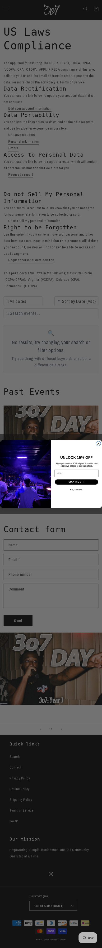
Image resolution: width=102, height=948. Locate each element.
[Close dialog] (98, 443)
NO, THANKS (76, 490)
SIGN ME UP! (76, 482)
